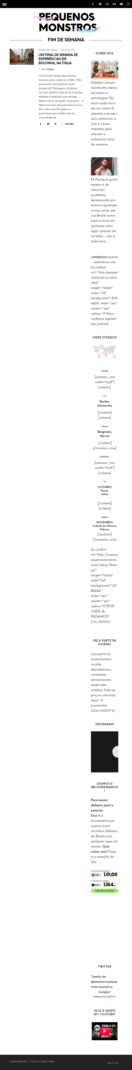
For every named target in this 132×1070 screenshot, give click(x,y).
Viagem (54, 49)
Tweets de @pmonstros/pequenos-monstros (104, 981)
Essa (94, 815)
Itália (48, 49)
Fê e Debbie (48, 69)
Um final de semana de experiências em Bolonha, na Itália (58, 59)
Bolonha (42, 49)
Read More (69, 123)
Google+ (104, 992)
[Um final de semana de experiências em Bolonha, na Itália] (22, 57)
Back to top (113, 1063)
